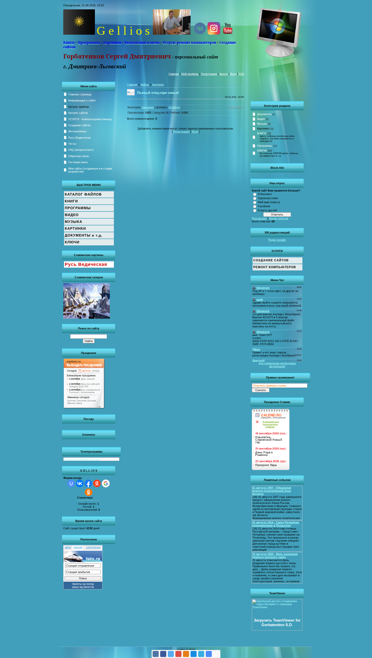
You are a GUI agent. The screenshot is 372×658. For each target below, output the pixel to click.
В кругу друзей (267, 210)
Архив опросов (278, 218)
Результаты (259, 218)
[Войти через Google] (106, 483)
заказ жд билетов (83, 586)
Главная (174, 73)
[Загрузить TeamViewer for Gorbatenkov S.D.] (277, 629)
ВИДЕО (72, 215)
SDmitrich (174, 107)
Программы (264, 145)
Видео (261, 118)
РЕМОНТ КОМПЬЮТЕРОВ (274, 267)
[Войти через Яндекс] (97, 483)
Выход (223, 73)
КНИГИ (261, 133)
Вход (233, 73)
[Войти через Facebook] (88, 483)
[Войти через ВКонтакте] (80, 483)
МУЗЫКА (73, 222)
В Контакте (265, 194)
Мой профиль (190, 73)
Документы (264, 114)
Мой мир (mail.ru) (269, 202)
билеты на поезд (83, 583)
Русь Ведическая (86, 264)
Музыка (262, 123)
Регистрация (209, 73)
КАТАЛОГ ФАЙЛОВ (83, 194)
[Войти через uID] (71, 483)
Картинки (263, 128)
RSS (241, 73)
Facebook (264, 206)
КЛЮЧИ (262, 150)
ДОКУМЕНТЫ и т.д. (83, 235)
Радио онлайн (277, 239)
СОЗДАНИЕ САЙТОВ (271, 260)
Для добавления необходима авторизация (277, 365)
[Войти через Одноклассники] (88, 492)
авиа (68, 547)
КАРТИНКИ (75, 228)
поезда (78, 547)
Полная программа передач (81, 459)
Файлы (144, 84)
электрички (93, 547)
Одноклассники (268, 198)
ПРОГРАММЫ (78, 208)
